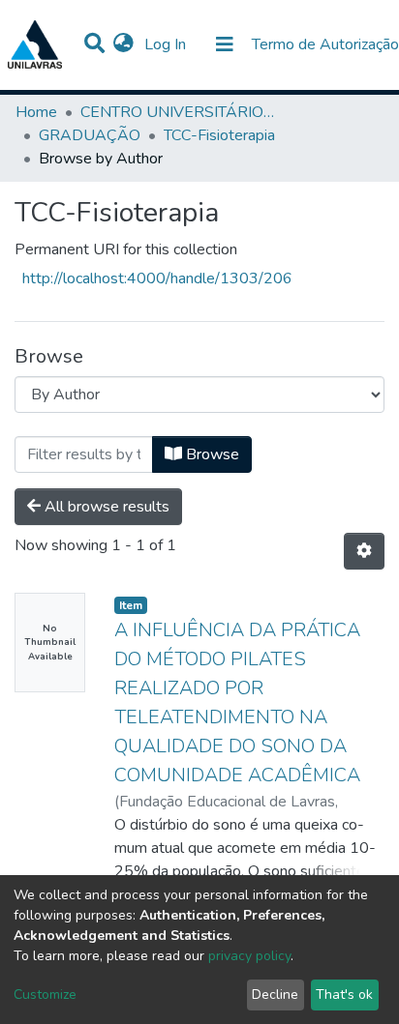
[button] (123, 44)
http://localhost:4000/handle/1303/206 (157, 278)
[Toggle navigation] (225, 44)
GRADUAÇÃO (89, 135)
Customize (45, 994)
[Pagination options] (364, 551)
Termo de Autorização (325, 44)
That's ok (344, 994)
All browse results (105, 506)
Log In (167, 44)
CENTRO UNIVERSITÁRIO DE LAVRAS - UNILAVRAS (177, 112)
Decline (275, 994)
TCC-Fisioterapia (219, 135)
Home (36, 112)
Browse (210, 454)
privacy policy (249, 956)
